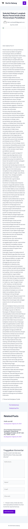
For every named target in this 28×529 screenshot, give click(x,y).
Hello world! (8, 421)
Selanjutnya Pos (14, 408)
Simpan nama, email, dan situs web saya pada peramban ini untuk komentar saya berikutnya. (13, 505)
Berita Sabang (11, 3)
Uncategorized (7, 423)
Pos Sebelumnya (14, 405)
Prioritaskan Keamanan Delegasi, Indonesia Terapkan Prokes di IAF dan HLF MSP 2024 (14, 432)
